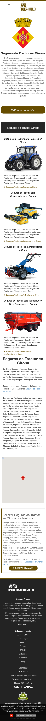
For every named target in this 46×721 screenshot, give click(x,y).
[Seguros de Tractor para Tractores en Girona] (23, 158)
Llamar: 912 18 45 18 (23, 683)
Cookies (23, 646)
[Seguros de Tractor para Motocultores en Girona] (23, 266)
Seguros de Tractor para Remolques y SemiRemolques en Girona (23, 302)
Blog (23, 661)
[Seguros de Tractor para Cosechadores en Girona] (23, 212)
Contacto (23, 657)
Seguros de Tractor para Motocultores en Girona (23, 248)
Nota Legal (23, 638)
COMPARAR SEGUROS (22, 109)
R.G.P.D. (23, 642)
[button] (23, 478)
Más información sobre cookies (26, 716)
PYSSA (23, 650)
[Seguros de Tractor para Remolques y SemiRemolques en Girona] (23, 320)
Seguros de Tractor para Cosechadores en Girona (23, 194)
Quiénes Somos (23, 634)
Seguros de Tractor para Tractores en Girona (23, 140)
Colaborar (23, 653)
